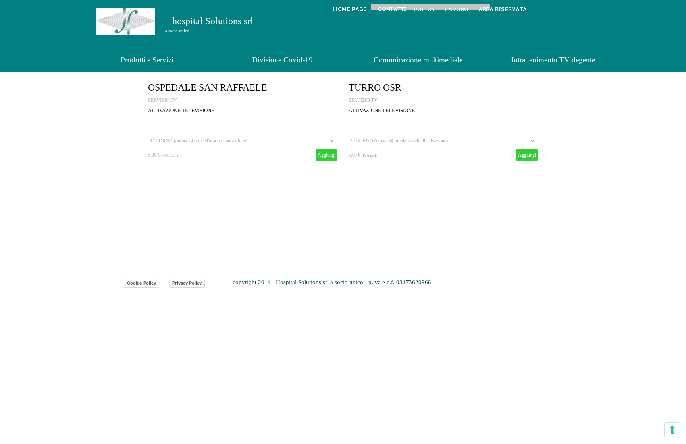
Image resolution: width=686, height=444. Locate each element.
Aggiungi (326, 155)
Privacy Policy (187, 283)
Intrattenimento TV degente (553, 60)
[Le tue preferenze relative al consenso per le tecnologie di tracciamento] (672, 430)
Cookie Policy (141, 283)
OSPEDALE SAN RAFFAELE (207, 87)
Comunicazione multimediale (418, 60)
